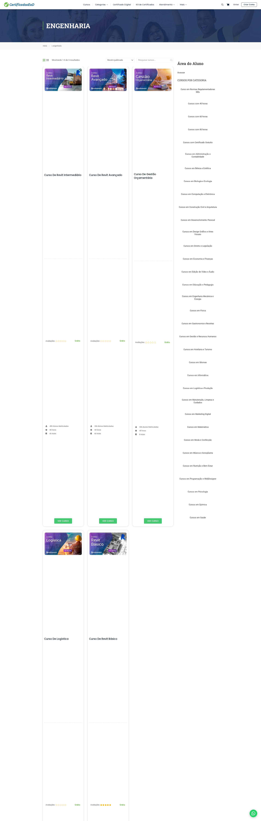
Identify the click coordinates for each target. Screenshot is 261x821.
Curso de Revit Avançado (105, 175)
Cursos (86, 4)
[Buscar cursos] (222, 4)
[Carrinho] (228, 4)
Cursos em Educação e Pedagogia (197, 285)
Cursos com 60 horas (198, 116)
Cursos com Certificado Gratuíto (198, 142)
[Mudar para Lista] (47, 60)
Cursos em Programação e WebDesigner (197, 479)
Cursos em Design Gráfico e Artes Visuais (197, 233)
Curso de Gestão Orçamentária (145, 176)
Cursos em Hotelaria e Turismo (198, 349)
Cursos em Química (198, 504)
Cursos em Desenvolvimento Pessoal (198, 220)
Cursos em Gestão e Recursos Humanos (197, 336)
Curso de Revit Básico (103, 639)
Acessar (181, 72)
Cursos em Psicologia (198, 492)
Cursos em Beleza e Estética (198, 168)
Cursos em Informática (197, 375)
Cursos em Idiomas (198, 362)
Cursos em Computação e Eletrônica (198, 194)
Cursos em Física (198, 310)
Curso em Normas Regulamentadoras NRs (198, 90)
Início (45, 46)
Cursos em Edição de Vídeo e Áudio (197, 272)
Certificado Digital (122, 4)
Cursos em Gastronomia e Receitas (198, 323)
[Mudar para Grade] (44, 60)
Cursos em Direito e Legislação (198, 246)
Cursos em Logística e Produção (198, 388)
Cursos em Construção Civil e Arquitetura (198, 207)
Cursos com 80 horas (198, 129)
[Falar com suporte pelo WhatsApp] (253, 813)
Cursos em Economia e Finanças (198, 259)
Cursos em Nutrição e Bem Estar (198, 466)
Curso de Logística (56, 639)
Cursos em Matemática (198, 427)
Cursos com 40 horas (198, 103)
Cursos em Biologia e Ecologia (198, 181)
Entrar (236, 4)
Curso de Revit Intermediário (62, 175)
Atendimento (166, 4)
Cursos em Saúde (198, 517)
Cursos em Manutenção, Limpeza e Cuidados (198, 401)
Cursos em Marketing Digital (198, 414)
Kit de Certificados (145, 4)
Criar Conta (249, 4)
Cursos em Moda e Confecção (198, 440)
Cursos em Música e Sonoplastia (198, 453)
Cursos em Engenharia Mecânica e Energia (198, 297)
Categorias (100, 4)
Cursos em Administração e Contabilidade (198, 155)
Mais (182, 4)
